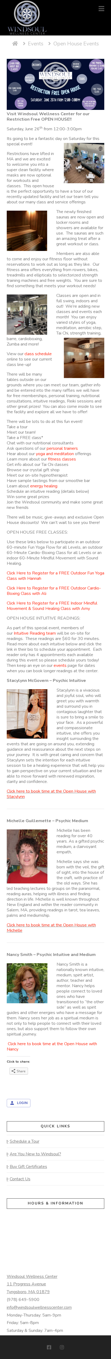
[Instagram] (62, 1347)
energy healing (43, 486)
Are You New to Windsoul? (35, 1154)
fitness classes (62, 459)
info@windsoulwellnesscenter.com (39, 1307)
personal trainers (62, 448)
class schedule (38, 354)
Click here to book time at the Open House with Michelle (51, 927)
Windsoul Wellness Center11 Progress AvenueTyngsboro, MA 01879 (32, 1284)
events (60, 665)
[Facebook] (49, 1347)
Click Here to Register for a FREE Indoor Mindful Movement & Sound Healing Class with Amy (52, 606)
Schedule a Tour (24, 1141)
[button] (101, 8)
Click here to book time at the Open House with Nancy (52, 1046)
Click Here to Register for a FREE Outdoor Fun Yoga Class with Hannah (55, 575)
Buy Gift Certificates (28, 1167)
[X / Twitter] (55, 1347)
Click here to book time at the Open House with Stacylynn (51, 794)
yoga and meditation (55, 454)
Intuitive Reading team (35, 633)
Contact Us (20, 1179)
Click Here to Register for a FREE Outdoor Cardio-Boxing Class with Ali (54, 590)
